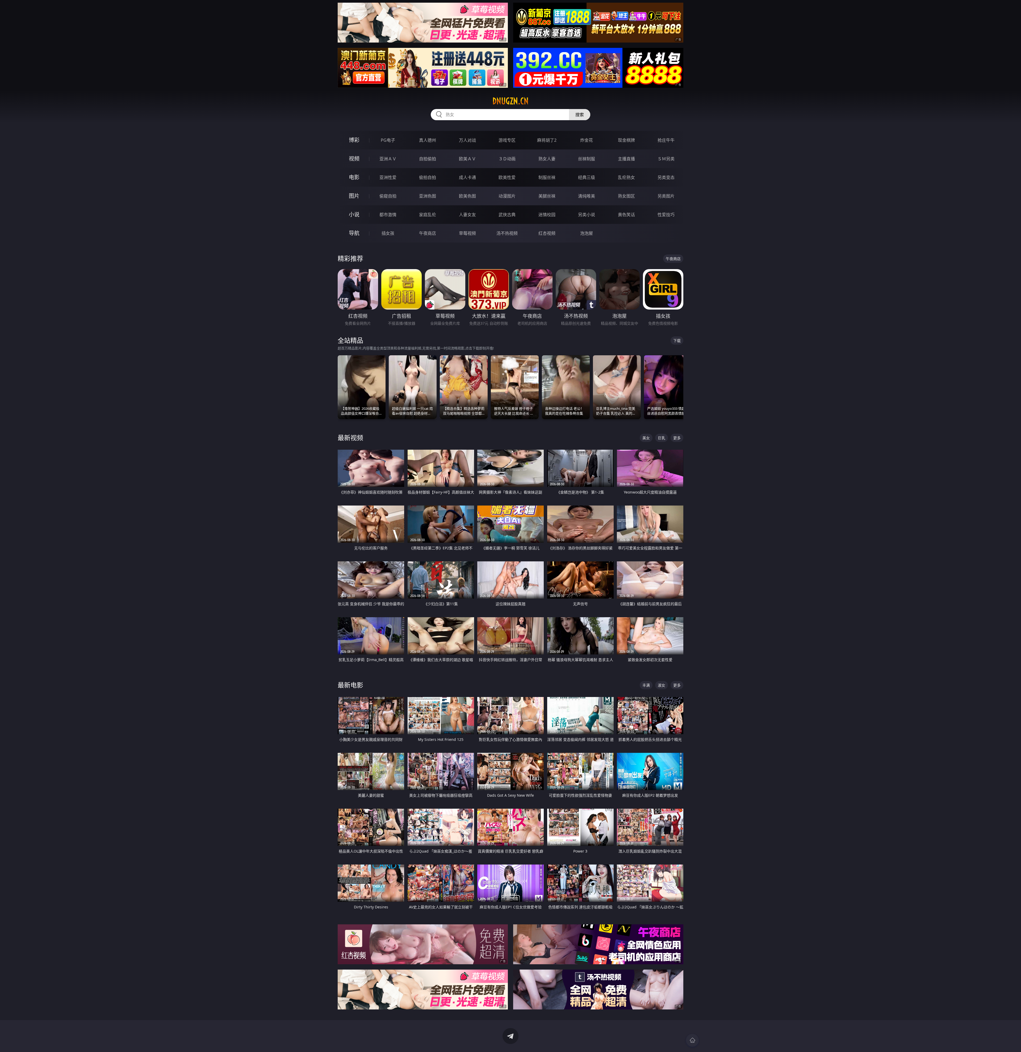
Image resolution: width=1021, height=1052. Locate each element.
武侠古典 (507, 215)
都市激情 (387, 215)
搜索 (579, 115)
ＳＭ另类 (666, 159)
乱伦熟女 (626, 177)
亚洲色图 (427, 196)
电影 (354, 177)
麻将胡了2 (546, 140)
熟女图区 (626, 196)
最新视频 (350, 437)
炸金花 (586, 140)
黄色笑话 (626, 215)
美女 (646, 437)
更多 (677, 437)
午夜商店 (427, 233)
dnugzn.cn (510, 101)
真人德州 (427, 140)
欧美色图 (467, 196)
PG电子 (388, 140)
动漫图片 (507, 196)
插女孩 (388, 233)
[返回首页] (692, 1040)
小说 (354, 214)
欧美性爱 (507, 177)
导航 (354, 233)
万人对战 (467, 140)
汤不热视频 (507, 233)
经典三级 (586, 177)
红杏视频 (546, 233)
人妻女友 (467, 215)
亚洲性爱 (387, 177)
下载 (677, 340)
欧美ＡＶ (467, 159)
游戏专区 (507, 140)
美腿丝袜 (546, 196)
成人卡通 (467, 177)
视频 (354, 158)
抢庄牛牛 (666, 140)
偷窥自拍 (387, 196)
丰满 (646, 685)
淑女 (661, 685)
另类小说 (586, 215)
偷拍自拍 (427, 177)
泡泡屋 (586, 233)
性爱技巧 (666, 215)
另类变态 (666, 177)
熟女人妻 (546, 159)
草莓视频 (467, 233)
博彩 (354, 140)
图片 (354, 195)
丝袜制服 (586, 159)
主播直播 (626, 159)
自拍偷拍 (427, 159)
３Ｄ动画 (507, 159)
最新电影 (350, 685)
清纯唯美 (586, 196)
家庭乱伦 (427, 215)
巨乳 (661, 437)
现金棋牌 (626, 140)
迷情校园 (546, 215)
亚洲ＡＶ (387, 159)
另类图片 (666, 196)
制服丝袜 (546, 177)
